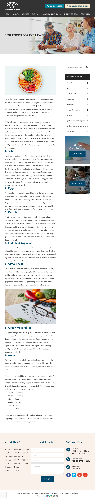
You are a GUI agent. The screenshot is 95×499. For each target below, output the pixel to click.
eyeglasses (70, 99)
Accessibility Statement (70, 493)
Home (7, 14)
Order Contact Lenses (51, 14)
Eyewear (35, 14)
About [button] (15, 14)
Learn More (77, 154)
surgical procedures (73, 110)
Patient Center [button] (70, 14)
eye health (70, 104)
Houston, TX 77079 (80, 452)
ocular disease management (76, 126)
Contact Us (85, 14)
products (69, 115)
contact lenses (72, 94)
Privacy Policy (56, 493)
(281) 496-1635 (81, 461)
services (69, 88)
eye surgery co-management (76, 121)
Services (25, 14)
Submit (47, 479)
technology (70, 131)
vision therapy (71, 83)
